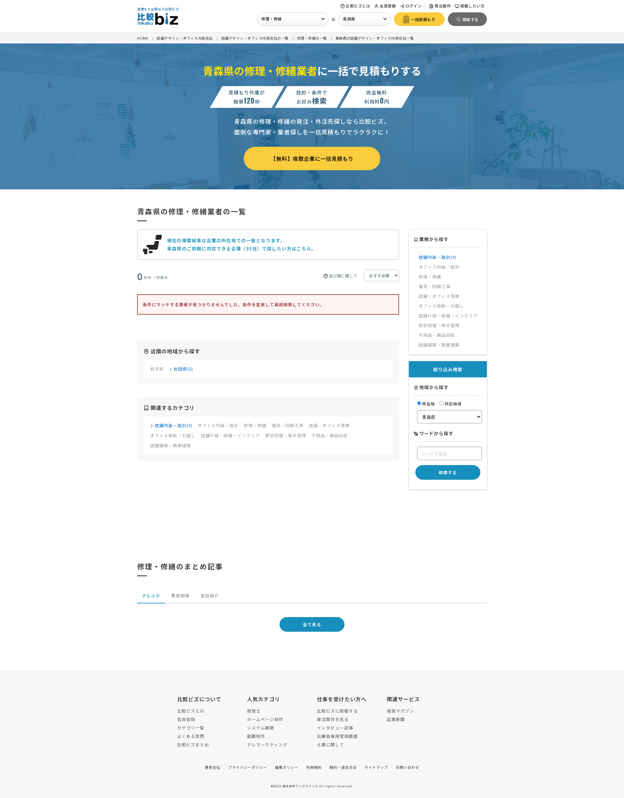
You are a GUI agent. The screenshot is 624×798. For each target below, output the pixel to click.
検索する (448, 472)
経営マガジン (400, 711)
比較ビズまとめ (193, 744)
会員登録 (388, 5)
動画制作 (256, 736)
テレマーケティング (267, 744)
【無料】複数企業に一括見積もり (312, 158)
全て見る (312, 624)
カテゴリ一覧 (190, 728)
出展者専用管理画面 (337, 736)
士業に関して (330, 744)
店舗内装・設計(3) (173, 425)
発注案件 (443, 5)
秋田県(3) (183, 369)
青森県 (349, 18)
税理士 (254, 711)
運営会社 (212, 767)
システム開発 (260, 728)
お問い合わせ (407, 767)
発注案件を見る (333, 719)
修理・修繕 (271, 18)
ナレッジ (151, 595)
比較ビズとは (358, 5)
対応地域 (453, 403)
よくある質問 (190, 736)
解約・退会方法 (343, 767)
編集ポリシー (286, 767)
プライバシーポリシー (247, 767)
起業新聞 (396, 719)
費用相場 (180, 595)
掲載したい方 (472, 5)
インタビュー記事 (335, 728)
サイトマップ (376, 767)
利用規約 (314, 767)
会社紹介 (210, 595)
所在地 (428, 403)
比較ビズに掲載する (337, 711)
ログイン (413, 5)
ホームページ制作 (265, 719)
